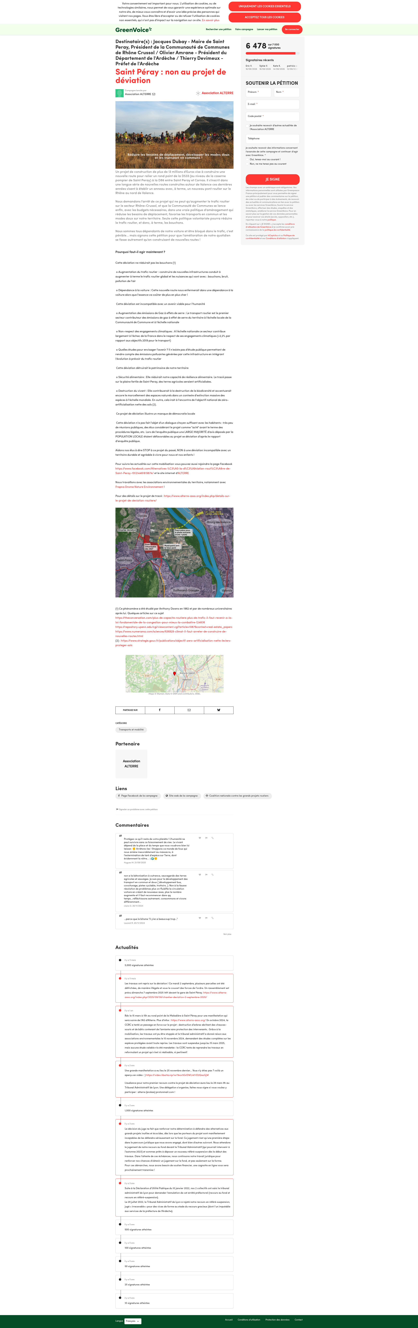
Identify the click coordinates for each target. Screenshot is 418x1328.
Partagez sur (130, 710)
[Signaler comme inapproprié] (206, 838)
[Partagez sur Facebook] (160, 710)
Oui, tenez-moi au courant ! (265, 159)
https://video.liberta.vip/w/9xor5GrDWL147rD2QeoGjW (177, 1075)
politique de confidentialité (277, 230)
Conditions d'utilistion (276, 238)
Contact (299, 1320)
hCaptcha (273, 235)
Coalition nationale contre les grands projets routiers (238, 796)
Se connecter (292, 29)
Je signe (273, 179)
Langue (119, 1321)
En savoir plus (210, 20)
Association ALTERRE (138, 94)
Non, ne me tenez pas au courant (268, 164)
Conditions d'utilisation (249, 1320)
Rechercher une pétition (218, 29)
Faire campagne (244, 29)
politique (271, 220)
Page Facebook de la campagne (139, 796)
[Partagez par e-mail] (189, 710)
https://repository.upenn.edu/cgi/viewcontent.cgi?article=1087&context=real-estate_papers (173, 627)
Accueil (229, 1320)
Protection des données (277, 1320)
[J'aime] (199, 838)
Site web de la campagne (183, 796)
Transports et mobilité (131, 730)
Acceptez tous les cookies (264, 17)
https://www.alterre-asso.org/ (188, 1020)
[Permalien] (212, 838)
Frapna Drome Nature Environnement (139, 487)
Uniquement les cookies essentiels (265, 6)
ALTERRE (183, 473)
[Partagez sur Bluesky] (219, 710)
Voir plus (227, 934)
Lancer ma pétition (267, 29)
